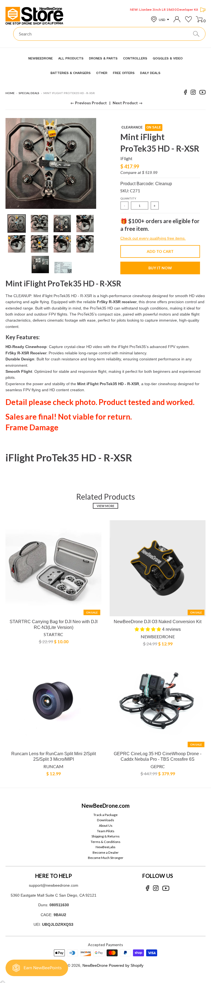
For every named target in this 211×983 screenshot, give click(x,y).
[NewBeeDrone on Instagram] (193, 93)
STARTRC (53, 634)
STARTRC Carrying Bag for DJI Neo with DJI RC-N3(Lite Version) (54, 624)
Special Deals (29, 93)
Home (10, 93)
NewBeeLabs (105, 847)
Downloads (105, 820)
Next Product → (128, 102)
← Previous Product (88, 102)
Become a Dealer (106, 852)
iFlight (126, 158)
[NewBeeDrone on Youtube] (202, 93)
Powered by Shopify (126, 965)
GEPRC (158, 766)
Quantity (128, 198)
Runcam (53, 766)
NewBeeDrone (158, 636)
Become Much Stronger (105, 858)
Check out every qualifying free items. (153, 238)
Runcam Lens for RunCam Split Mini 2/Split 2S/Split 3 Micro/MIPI (53, 756)
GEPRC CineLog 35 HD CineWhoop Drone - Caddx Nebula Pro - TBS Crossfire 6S (157, 756)
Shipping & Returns (105, 836)
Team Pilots (105, 831)
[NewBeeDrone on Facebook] (185, 93)
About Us (105, 825)
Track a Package (105, 815)
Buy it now (160, 267)
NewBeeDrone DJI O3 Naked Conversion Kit (157, 621)
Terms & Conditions (105, 842)
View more (105, 506)
